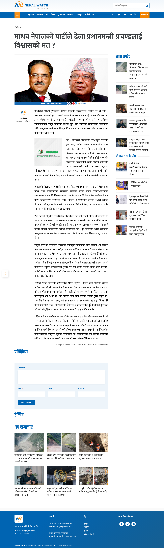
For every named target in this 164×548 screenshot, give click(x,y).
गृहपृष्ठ (23, 14)
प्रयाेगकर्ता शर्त (89, 534)
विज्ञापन (86, 527)
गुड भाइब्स (61, 14)
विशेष (136, 14)
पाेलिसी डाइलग (90, 14)
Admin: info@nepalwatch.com (61, 526)
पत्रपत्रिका (23, 119)
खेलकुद (79, 14)
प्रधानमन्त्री (82, 345)
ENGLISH (144, 14)
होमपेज (18, 28)
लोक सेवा (70, 14)
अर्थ (47, 14)
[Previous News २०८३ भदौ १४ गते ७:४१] (5, 273)
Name (20, 388)
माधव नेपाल (93, 345)
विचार (53, 14)
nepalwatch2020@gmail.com (61, 523)
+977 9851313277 (22, 533)
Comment (22, 367)
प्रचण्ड (75, 345)
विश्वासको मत (103, 345)
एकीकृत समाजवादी (63, 345)
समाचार (40, 14)
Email (51, 388)
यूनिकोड (86, 530)
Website (81, 388)
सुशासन (31, 14)
